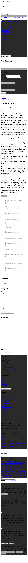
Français (4, 384)
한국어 (13, 472)
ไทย (22, 470)
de (3, 4)
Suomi (19, 463)
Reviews (4, 34)
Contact (4, 44)
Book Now (4, 196)
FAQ (3, 41)
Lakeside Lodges (7, 32)
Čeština (23, 466)
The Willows (5, 31)
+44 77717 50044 (5, 1)
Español (4, 382)
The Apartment (6, 27)
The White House (7, 36)
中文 (20, 475)
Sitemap (3, 446)
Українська (4, 472)
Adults (2, 79)
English (4, 380)
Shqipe (3, 475)
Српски (24, 473)
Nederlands (13, 470)
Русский (9, 473)
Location (4, 43)
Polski (24, 472)
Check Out (4, 77)
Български (11, 466)
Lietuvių (3, 464)
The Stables (5, 38)
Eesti (11, 463)
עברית (25, 468)
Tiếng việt (3, 473)
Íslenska (3, 470)
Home (4, 26)
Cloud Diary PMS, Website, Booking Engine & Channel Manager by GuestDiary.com (14, 444)
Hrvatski (10, 468)
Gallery (4, 39)
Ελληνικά (7, 463)
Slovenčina (15, 475)
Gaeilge (23, 463)
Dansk (2, 463)
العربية (15, 463)
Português (19, 472)
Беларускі (18, 466)
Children (3, 86)
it (2, 11)
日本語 (9, 472)
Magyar (5, 468)
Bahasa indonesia (18, 468)
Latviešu (8, 464)
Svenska (19, 473)
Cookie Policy (10, 446)
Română (14, 473)
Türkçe (19, 470)
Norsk (7, 470)
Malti (6, 466)
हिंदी (1, 468)
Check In (3, 76)
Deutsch (4, 379)
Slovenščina (8, 475)
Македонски (14, 464)
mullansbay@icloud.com (7, 313)
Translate (14, 480)
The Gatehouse (6, 29)
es (3, 8)
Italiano (4, 386)
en (3, 6)
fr (2, 9)
